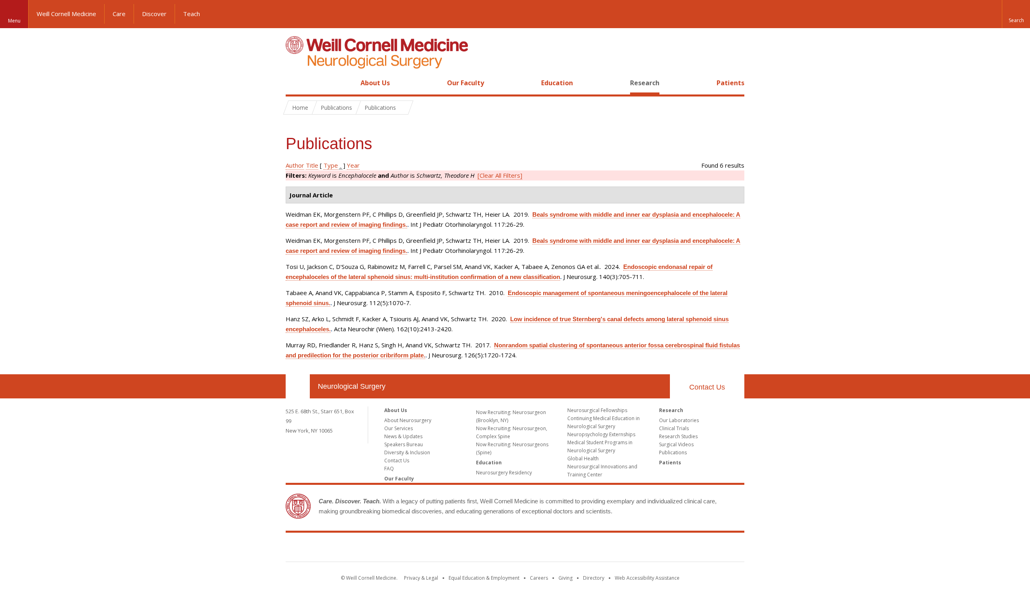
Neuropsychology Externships (601, 434)
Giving (565, 577)
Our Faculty (465, 82)
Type (330, 165)
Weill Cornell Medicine (66, 14)
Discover (154, 14)
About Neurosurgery (407, 420)
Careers (539, 577)
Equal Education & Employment (484, 577)
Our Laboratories (679, 420)
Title (312, 165)
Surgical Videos (676, 444)
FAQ (389, 468)
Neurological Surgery (351, 386)
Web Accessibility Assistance (647, 577)
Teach (191, 14)
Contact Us (707, 387)
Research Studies (678, 436)
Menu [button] (14, 20)
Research (644, 82)
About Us (375, 82)
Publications (673, 452)
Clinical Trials (674, 428)
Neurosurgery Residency (504, 472)
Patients (730, 82)
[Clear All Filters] (500, 175)
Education (557, 82)
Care (119, 14)
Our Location (298, 386)
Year (353, 165)
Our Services (398, 428)
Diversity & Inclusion (407, 452)
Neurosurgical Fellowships (597, 410)
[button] (1016, 14)
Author (295, 165)
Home (294, 83)
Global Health (583, 458)
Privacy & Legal (421, 577)
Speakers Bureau (403, 444)
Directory (593, 577)
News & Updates (403, 436)
